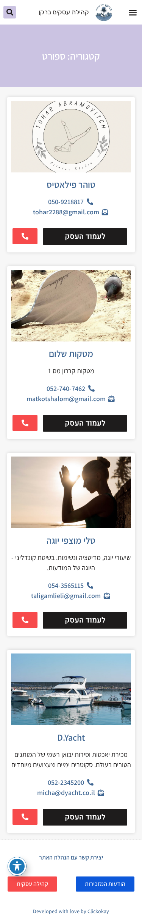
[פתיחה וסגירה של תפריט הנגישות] (17, 866)
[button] (132, 12)
